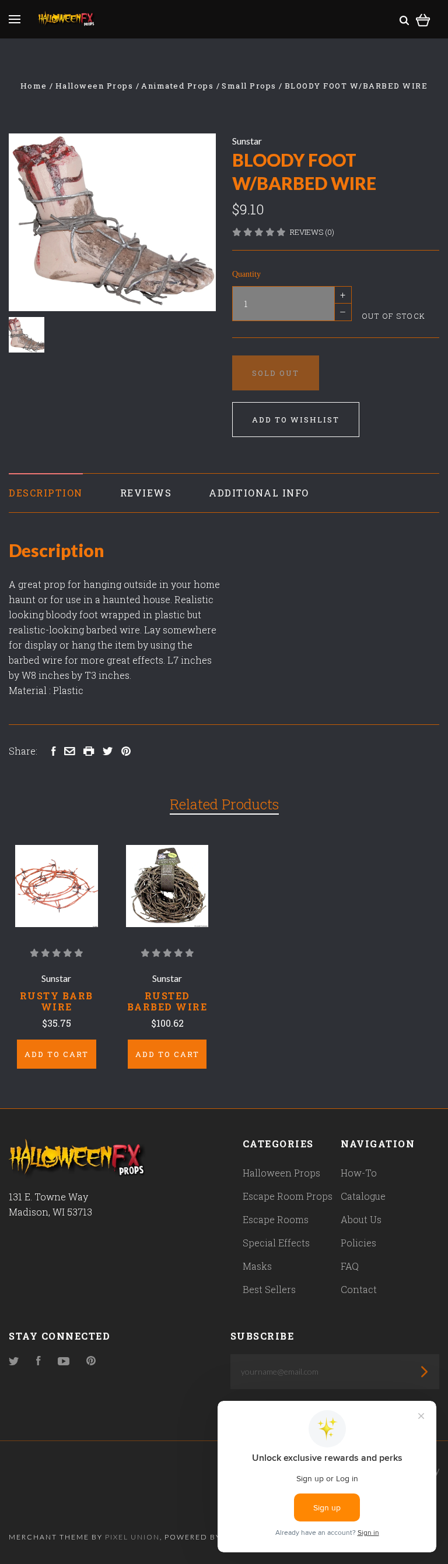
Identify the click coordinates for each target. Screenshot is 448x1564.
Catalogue (363, 1196)
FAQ (350, 1266)
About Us (361, 1219)
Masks (257, 1266)
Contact (359, 1289)
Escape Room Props (287, 1196)
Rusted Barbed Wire (167, 1001)
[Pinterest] (91, 1361)
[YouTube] (63, 1361)
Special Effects (276, 1243)
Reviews (146, 493)
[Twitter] (14, 1361)
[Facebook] (38, 1361)
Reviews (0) (312, 232)
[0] (423, 18)
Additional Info (259, 493)
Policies (358, 1243)
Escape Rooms (276, 1219)
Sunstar (247, 140)
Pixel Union (132, 1537)
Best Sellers (269, 1289)
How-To (359, 1173)
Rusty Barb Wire (56, 1001)
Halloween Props (281, 1173)
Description (46, 493)
